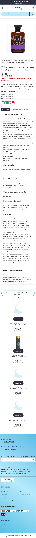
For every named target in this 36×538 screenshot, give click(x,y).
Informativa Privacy (7, 500)
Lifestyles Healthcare (18, 355)
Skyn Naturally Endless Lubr (18, 356)
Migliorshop (18, 535)
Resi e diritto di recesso (24, 494)
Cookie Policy (21, 497)
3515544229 (19, 3)
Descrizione (5, 109)
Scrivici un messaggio (10, 449)
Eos (18, 419)
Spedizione (4, 491)
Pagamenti (20, 491)
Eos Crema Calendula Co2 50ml (18, 420)
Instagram (4, 527)
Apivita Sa (18, 387)
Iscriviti (32, 459)
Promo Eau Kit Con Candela (18, 324)
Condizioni (4, 494)
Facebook (4, 525)
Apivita (3, 66)
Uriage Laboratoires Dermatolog (18, 323)
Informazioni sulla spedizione (19, 109)
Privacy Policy (5, 497)
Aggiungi (18, 319)
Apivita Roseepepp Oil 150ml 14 (18, 388)
